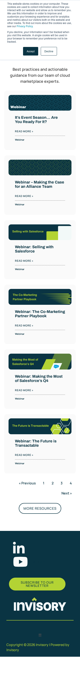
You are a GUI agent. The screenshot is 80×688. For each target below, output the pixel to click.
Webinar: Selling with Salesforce (34, 249)
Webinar (19, 139)
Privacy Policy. (25, 26)
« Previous (27, 483)
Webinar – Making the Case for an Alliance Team (39, 184)
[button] (40, 635)
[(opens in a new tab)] (40, 232)
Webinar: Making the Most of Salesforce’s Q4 (39, 378)
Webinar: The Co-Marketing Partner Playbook (40, 313)
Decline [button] (48, 51)
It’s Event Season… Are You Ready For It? (36, 119)
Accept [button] (31, 51)
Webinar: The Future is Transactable (36, 443)
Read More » (24, 131)
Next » (66, 493)
